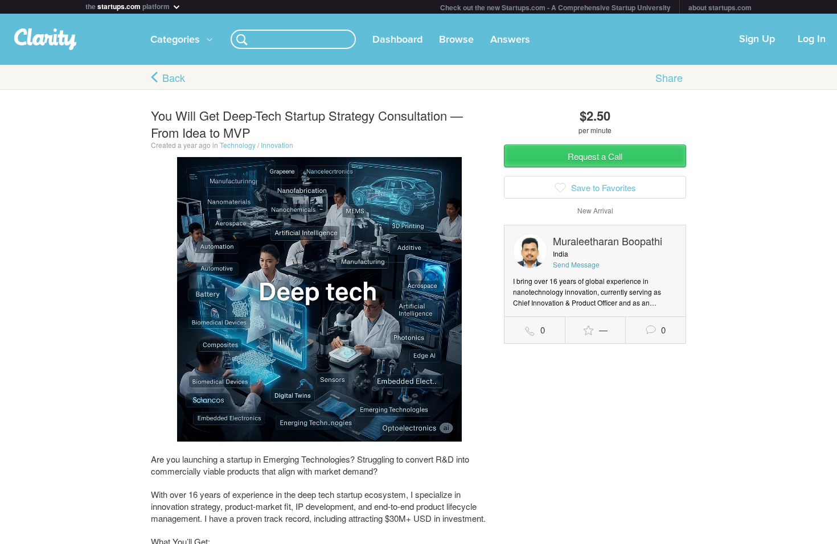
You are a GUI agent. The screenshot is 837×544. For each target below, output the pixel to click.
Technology (238, 145)
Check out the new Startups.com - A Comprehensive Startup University (555, 7)
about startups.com (720, 7)
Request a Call (595, 156)
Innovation (277, 145)
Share (669, 77)
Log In (812, 39)
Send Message (576, 264)
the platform (128, 5)
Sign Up (757, 39)
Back (173, 77)
